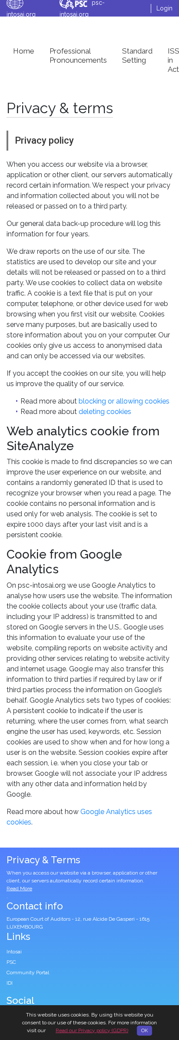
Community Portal (28, 972)
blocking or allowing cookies (124, 401)
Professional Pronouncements (78, 55)
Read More (19, 888)
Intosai (14, 952)
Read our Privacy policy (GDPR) (92, 1030)
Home (23, 51)
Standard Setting (137, 55)
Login (164, 8)
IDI (10, 983)
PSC (11, 962)
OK (144, 1030)
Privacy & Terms (43, 859)
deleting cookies (105, 411)
